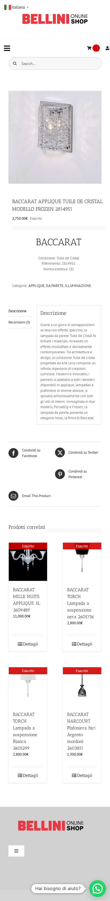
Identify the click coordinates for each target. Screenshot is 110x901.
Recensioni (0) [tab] (19, 322)
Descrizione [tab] (17, 311)
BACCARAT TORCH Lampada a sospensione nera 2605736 (80, 603)
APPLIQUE (36, 285)
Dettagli (30, 644)
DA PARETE (54, 285)
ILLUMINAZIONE (78, 285)
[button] (97, 888)
